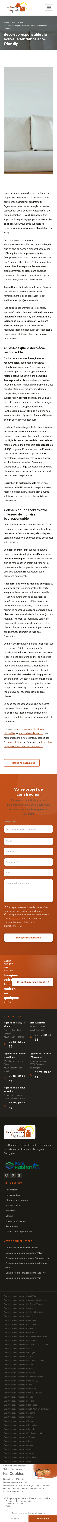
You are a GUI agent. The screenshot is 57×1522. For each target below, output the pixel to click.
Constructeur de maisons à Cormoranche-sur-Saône (26, 1345)
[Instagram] (6, 1175)
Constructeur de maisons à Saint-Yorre (20, 1296)
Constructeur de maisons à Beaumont (20, 1389)
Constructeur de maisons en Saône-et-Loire (28, 1258)
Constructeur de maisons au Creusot (19, 1437)
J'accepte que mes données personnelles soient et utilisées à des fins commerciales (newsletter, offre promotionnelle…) (26, 920)
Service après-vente (16, 1221)
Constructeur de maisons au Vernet (19, 1385)
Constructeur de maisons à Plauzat (19, 1453)
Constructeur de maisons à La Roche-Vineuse (24, 1304)
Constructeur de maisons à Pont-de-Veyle (22, 1381)
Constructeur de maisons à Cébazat (19, 1373)
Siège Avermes (37, 1022)
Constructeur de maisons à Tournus (19, 1421)
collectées (15, 918)
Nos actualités (17, 23)
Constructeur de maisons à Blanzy (18, 1308)
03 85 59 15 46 (17, 1078)
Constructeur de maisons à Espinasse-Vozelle (23, 1377)
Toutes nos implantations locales (22, 1247)
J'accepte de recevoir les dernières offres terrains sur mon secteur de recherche (26, 909)
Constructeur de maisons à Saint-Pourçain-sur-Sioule (27, 1409)
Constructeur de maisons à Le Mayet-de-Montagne (26, 1336)
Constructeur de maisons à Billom (18, 1365)
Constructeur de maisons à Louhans (19, 1413)
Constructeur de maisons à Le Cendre (20, 1340)
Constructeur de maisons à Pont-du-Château (23, 1393)
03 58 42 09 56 (17, 1044)
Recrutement (12, 1226)
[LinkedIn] (19, 1175)
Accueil (6, 23)
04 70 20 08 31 (43, 1037)
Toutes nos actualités (23, 762)
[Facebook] (13, 1175)
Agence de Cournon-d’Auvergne (41, 1055)
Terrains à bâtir (13, 1195)
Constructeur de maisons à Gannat (19, 1429)
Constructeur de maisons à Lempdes (19, 1397)
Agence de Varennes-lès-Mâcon (15, 1055)
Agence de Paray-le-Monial (14, 1024)
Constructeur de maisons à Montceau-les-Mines (24, 1433)
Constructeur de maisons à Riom (18, 1449)
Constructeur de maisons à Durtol (18, 1316)
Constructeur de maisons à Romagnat (20, 1324)
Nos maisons (12, 1190)
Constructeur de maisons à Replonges (20, 1405)
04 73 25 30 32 (43, 1075)
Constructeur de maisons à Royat (18, 1349)
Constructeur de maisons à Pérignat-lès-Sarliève (25, 1312)
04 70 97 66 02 (17, 1106)
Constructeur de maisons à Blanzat (19, 1357)
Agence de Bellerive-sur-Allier (15, 1089)
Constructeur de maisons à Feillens (19, 1401)
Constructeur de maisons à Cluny (18, 1369)
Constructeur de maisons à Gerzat (18, 1417)
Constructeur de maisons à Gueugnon (20, 1353)
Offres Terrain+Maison (17, 1200)
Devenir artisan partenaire (19, 1231)
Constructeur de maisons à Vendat (18, 1328)
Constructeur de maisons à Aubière (19, 1445)
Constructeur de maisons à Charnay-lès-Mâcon (24, 1361)
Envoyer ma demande (28, 937)
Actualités (10, 1210)
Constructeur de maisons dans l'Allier (24, 1253)
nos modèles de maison (31, 733)
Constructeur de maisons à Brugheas (20, 1320)
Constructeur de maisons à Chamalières (21, 1425)
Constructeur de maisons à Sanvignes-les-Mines (25, 1300)
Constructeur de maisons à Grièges (19, 1332)
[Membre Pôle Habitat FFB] (23, 1165)
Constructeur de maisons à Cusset (18, 1441)
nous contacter (13, 742)
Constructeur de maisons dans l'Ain (23, 1278)
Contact (9, 1216)
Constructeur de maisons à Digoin (18, 1461)
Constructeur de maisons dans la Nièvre (26, 1273)
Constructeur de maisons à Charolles (20, 1457)
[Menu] (49, 7)
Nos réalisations (14, 1205)
